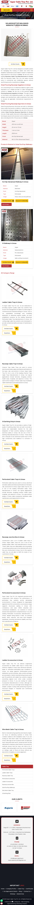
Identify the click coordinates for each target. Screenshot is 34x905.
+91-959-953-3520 (22, 846)
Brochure (7, 10)
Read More (7, 333)
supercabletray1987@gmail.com (17, 860)
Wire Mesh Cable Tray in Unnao (13, 729)
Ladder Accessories (7, 781)
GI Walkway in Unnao (9, 243)
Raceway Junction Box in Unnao (13, 537)
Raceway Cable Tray (7, 775)
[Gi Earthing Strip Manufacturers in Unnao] (17, 407)
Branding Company (22, 903)
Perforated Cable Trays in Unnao (13, 479)
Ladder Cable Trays (7, 772)
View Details (5, 204)
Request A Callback (21, 200)
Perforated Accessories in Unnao (14, 593)
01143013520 (13, 844)
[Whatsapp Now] (1, 900)
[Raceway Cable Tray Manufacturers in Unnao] (17, 349)
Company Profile (11, 889)
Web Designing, (25, 901)
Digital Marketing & (12, 903)
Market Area (20, 894)
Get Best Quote (7, 200)
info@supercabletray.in (17, 858)
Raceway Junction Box (8, 784)
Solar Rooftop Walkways (8, 787)
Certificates (29, 889)
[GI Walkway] (17, 225)
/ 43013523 (21, 844)
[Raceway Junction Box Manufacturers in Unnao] (17, 522)
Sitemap (12, 894)
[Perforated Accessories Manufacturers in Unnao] (17, 578)
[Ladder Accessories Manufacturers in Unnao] (17, 645)
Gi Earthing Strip (6, 793)
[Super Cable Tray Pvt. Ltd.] (17, 2)
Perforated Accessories (8, 778)
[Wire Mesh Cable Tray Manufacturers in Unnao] (17, 714)
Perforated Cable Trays (8, 769)
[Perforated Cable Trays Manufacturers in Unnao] (17, 464)
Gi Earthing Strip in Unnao (11, 421)
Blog (20, 891)
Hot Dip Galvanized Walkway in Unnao (15, 182)
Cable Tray (21, 889)
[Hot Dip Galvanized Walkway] (17, 164)
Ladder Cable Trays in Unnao (12, 302)
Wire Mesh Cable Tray (8, 790)
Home (2, 889)
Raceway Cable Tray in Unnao (12, 364)
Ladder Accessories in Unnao (12, 660)
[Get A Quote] (1, 903)
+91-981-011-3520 (11, 846)
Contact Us (27, 891)
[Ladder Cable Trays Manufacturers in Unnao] (17, 287)
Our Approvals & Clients (10, 891)
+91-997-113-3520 (17, 848)
